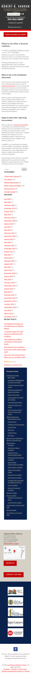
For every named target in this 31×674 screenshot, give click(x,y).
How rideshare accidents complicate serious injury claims (13, 341)
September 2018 (10, 307)
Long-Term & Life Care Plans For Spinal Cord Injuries (15, 412)
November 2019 (9, 286)
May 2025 (7, 214)
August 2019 (8, 289)
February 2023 (9, 245)
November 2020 (9, 273)
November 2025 (9, 208)
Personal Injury (9, 189)
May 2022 (7, 255)
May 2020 (7, 279)
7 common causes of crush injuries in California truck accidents (13, 334)
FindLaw (27, 671)
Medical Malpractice (11, 182)
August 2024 (8, 224)
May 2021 (7, 267)
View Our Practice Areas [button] (15, 34)
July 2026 (7, 199)
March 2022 (8, 258)
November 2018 (9, 301)
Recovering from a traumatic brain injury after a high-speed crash (15, 349)
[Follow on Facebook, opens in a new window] (15, 649)
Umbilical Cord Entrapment (16, 424)
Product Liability (11, 495)
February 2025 (9, 218)
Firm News (15, 52)
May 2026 (7, 202)
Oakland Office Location (11, 543)
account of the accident (21, 125)
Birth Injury (11, 430)
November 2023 (9, 236)
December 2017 (9, 316)
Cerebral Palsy (12, 433)
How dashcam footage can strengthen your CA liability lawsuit (14, 326)
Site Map (14, 669)
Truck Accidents (13, 485)
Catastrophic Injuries (11, 176)
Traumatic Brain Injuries (15, 402)
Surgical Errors (12, 422)
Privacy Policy (22, 669)
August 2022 (8, 252)
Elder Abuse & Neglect (15, 478)
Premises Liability (12, 493)
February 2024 (9, 233)
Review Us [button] (10, 563)
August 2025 (8, 211)
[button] (15, 27)
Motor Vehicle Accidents (12, 186)
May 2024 (7, 230)
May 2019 (7, 292)
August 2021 (8, 264)
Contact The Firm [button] (13, 574)
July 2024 (7, 227)
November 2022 (9, 248)
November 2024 (9, 221)
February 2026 (9, 205)
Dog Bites (11, 445)
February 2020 (9, 282)
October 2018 (9, 304)
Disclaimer (6, 669)
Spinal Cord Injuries (13, 395)
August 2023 (8, 239)
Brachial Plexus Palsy (14, 419)
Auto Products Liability (15, 502)
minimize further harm (9, 86)
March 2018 (8, 313)
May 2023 (7, 242)
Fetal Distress (12, 427)
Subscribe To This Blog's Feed (13, 365)
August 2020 (8, 276)
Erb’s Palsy (11, 435)
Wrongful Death (10, 192)
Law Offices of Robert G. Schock (19, 50)
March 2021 (8, 270)
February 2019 (9, 295)
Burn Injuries (11, 377)
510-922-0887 (15, 19)
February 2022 (9, 261)
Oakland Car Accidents (15, 475)
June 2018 (7, 310)
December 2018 (9, 298)
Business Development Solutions (12, 671)
